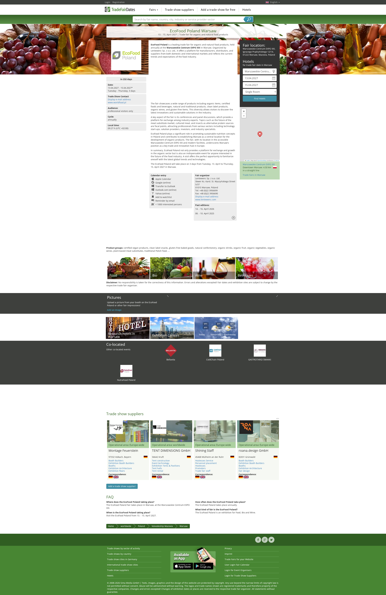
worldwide (126, 526)
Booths (112, 465)
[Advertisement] (193, 81)
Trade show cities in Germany (122, 559)
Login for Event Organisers (238, 570)
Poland (141, 526)
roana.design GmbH (253, 451)
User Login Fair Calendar (237, 564)
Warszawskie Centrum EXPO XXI (259, 164)
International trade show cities (122, 564)
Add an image (114, 309)
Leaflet (248, 160)
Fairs (153, 10)
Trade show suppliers (179, 10)
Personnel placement (206, 463)
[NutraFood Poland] (126, 370)
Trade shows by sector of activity (123, 548)
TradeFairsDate (120, 9)
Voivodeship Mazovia (162, 526)
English (274, 2)
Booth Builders (116, 460)
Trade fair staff (202, 470)
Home (111, 526)
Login (107, 2)
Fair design (244, 470)
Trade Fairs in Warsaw (254, 174)
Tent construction (161, 460)
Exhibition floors (117, 470)
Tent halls (157, 468)
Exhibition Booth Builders (121, 463)
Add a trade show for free (218, 10)
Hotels (246, 10)
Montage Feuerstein (123, 451)
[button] (260, 134)
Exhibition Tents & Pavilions (166, 465)
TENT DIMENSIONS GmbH (171, 451)
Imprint (228, 553)
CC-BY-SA (276, 160)
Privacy (228, 548)
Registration (118, 2)
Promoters (200, 468)
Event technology (160, 463)
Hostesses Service (204, 460)
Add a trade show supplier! (122, 486)
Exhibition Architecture (120, 468)
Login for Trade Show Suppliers (240, 575)
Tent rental (157, 470)
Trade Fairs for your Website (239, 559)
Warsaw (184, 526)
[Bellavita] (171, 350)
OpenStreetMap (262, 160)
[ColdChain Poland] (215, 350)
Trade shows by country (119, 553)
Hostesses (200, 465)
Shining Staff (204, 451)
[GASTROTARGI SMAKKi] (260, 350)
